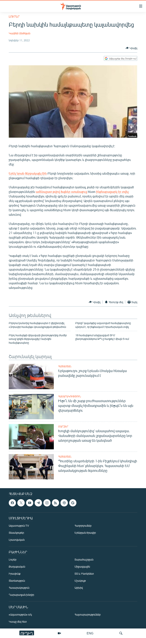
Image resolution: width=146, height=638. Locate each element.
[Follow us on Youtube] (29, 502)
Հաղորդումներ (83, 525)
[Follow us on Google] (72, 502)
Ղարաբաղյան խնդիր (21, 594)
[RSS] (55, 502)
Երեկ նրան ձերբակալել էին (28, 173)
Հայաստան (64, 366)
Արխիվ (79, 587)
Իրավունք (15, 573)
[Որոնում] (121, 633)
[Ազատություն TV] (59, 633)
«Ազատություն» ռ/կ (20, 614)
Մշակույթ (80, 580)
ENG (90, 633)
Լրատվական (17, 539)
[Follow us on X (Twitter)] (21, 502)
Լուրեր (14, 16)
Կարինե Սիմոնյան (19, 33)
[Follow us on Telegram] (38, 502)
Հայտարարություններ (88, 614)
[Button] (131, 48)
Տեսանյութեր (16, 532)
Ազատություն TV (19, 525)
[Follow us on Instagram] (47, 502)
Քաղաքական (17, 566)
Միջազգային (82, 566)
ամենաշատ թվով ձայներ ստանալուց (62, 191)
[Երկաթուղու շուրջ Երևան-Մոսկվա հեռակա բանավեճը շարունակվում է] (31, 376)
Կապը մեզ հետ (18, 621)
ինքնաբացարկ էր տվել (112, 191)
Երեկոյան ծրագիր (85, 532)
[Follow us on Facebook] (12, 502)
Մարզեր (63, 426)
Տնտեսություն (17, 580)
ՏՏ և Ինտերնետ (84, 573)
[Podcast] (64, 502)
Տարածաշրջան (84, 559)
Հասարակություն (69, 396)
